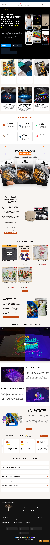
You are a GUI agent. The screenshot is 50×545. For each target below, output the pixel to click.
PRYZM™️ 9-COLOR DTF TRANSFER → (8, 52)
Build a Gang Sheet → (17, 45)
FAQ (14, 517)
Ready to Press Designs (6, 522)
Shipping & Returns (17, 519)
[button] (8, 71)
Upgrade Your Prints (10, 232)
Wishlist (38, 519)
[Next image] (22, 420)
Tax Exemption (28, 519)
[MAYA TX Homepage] (8, 507)
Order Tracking (39, 517)
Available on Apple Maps (18, 522)
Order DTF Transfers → (6, 45)
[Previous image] (2, 420)
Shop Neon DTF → (5, 49)
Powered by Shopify (25, 541)
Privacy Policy (28, 522)
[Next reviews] (48, 446)
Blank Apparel (4, 519)
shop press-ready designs (11, 317)
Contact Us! (27, 517)
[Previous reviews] (2, 446)
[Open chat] (40, 541)
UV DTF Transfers (5, 517)
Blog (26, 524)
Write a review (44, 435)
